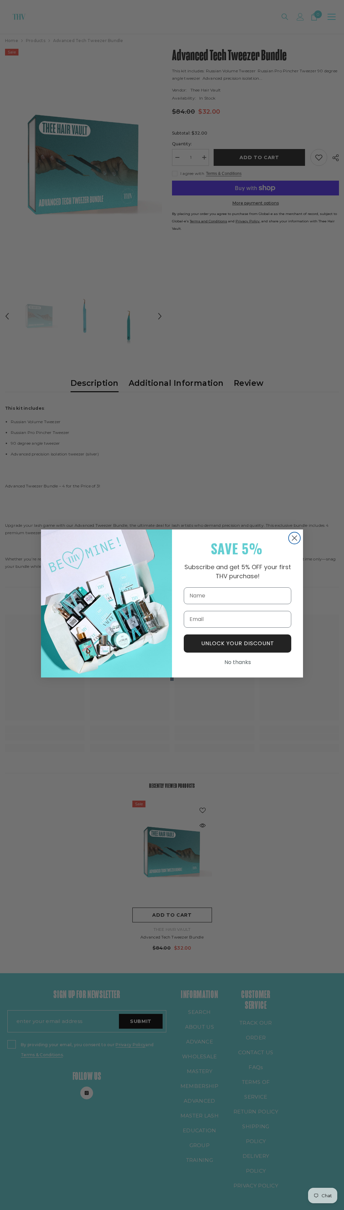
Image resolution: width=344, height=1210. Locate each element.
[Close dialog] (294, 538)
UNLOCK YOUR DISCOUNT (237, 643)
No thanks (237, 662)
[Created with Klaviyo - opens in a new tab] (172, 679)
